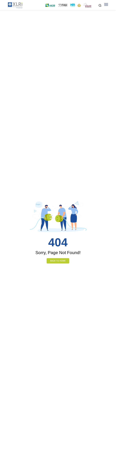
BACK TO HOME (58, 261)
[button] (106, 5)
